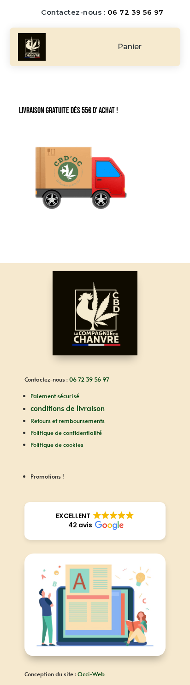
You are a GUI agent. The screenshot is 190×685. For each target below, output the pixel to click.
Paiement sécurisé (54, 396)
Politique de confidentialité (66, 432)
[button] (95, 521)
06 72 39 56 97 (135, 12)
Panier (130, 47)
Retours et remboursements (67, 421)
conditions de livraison (67, 408)
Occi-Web (91, 674)
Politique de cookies (56, 444)
